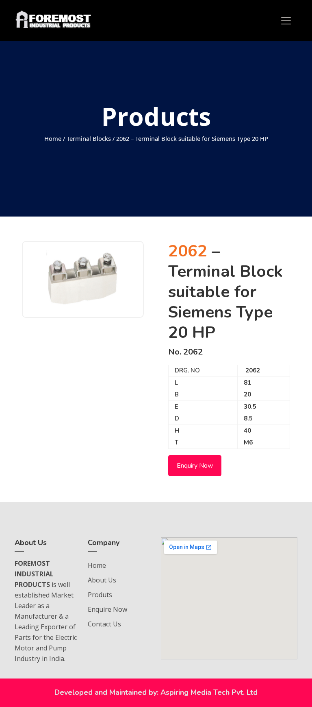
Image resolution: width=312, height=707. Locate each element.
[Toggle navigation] (286, 21)
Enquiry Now (195, 465)
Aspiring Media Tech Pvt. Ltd (209, 692)
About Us (102, 580)
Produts (100, 594)
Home (52, 138)
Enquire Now (107, 609)
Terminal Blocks (89, 138)
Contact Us (104, 623)
